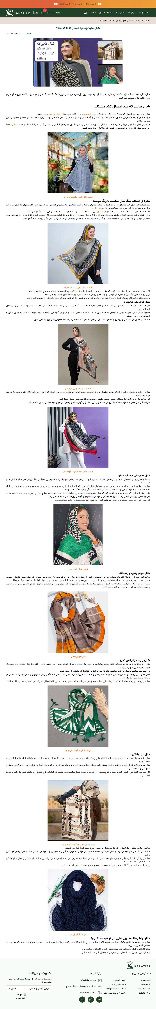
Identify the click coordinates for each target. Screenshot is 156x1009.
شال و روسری (53, 114)
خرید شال (101, 212)
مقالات (93, 12)
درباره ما (131, 12)
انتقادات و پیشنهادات (115, 988)
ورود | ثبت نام (53, 12)
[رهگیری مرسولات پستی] (35, 12)
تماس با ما (120, 12)
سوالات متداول (106, 12)
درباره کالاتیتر (145, 993)
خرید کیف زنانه (144, 988)
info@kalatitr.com (88, 980)
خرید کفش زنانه (119, 984)
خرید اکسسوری (119, 980)
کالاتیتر (14, 124)
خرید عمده (146, 980)
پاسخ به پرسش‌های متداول (114, 993)
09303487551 (87, 992)
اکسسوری (87, 114)
